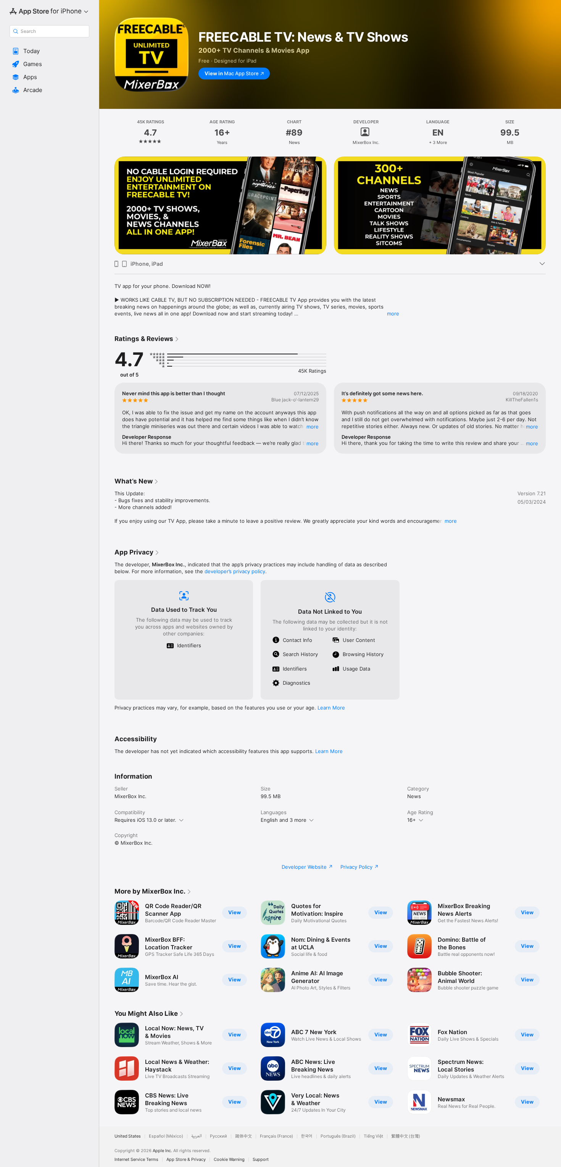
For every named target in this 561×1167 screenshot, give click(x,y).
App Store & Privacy (186, 1159)
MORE (312, 426)
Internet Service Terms (136, 1159)
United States (127, 1136)
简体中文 (243, 1136)
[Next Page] (553, 205)
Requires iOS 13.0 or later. (145, 820)
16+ (411, 820)
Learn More (331, 708)
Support (261, 1159)
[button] (49, 51)
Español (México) (166, 1136)
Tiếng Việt (373, 1136)
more (393, 313)
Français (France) (276, 1136)
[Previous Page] (107, 205)
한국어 (307, 1136)
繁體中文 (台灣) (405, 1136)
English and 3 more (283, 820)
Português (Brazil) (338, 1136)
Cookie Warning (229, 1159)
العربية (196, 1136)
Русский (218, 1136)
